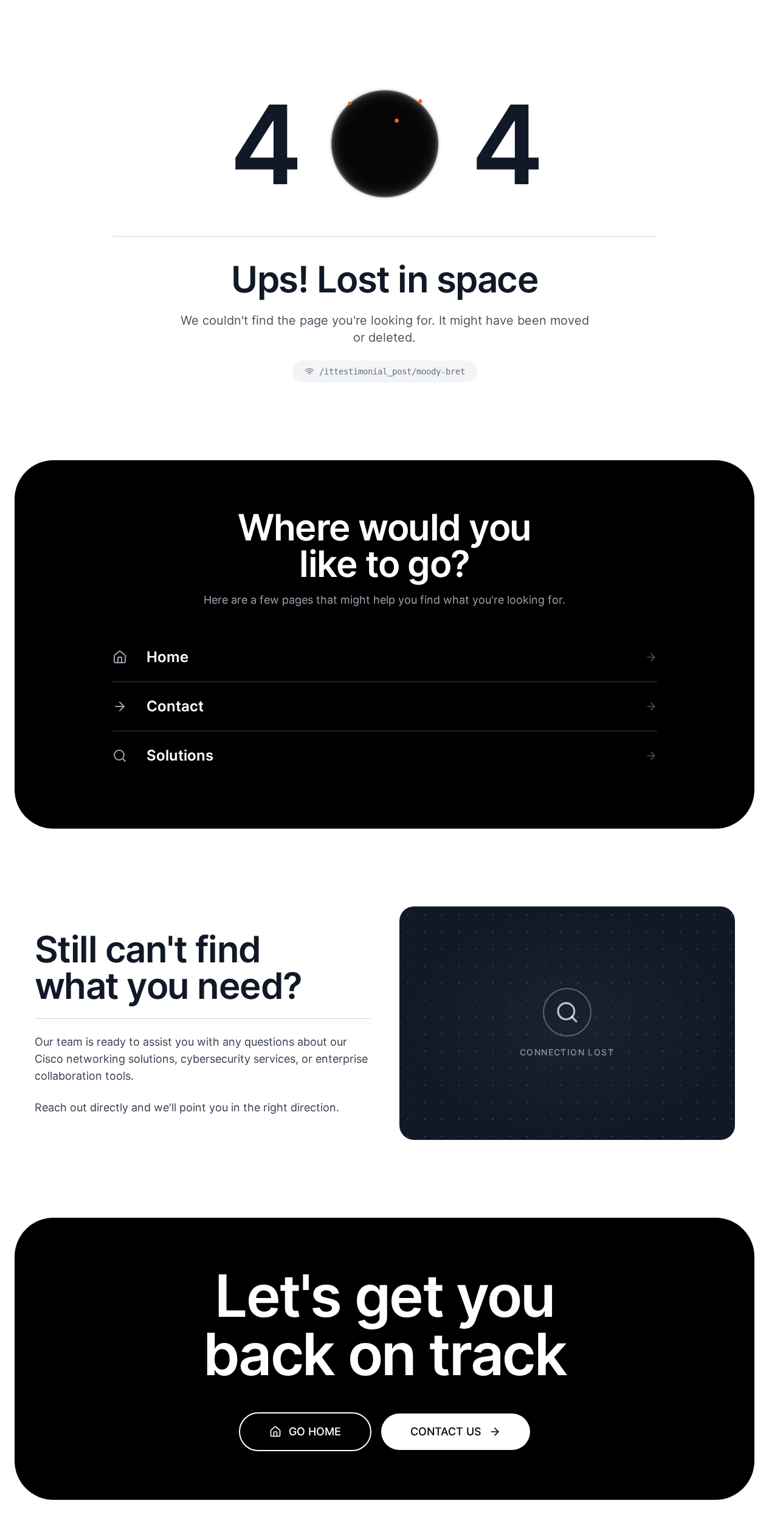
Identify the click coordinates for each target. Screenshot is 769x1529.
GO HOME (315, 1431)
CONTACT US (445, 1431)
